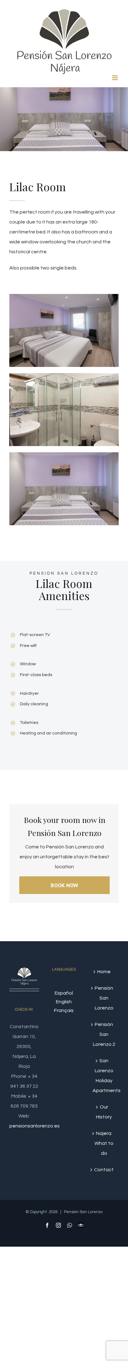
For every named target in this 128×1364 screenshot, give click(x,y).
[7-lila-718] (64, 298)
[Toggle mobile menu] (115, 78)
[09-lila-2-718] (64, 378)
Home (104, 971)
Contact (104, 1169)
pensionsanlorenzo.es (34, 1125)
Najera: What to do (103, 1143)
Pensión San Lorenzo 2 (104, 1034)
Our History (104, 1111)
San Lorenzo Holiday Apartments (104, 1075)
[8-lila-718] (64, 457)
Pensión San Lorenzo (104, 998)
